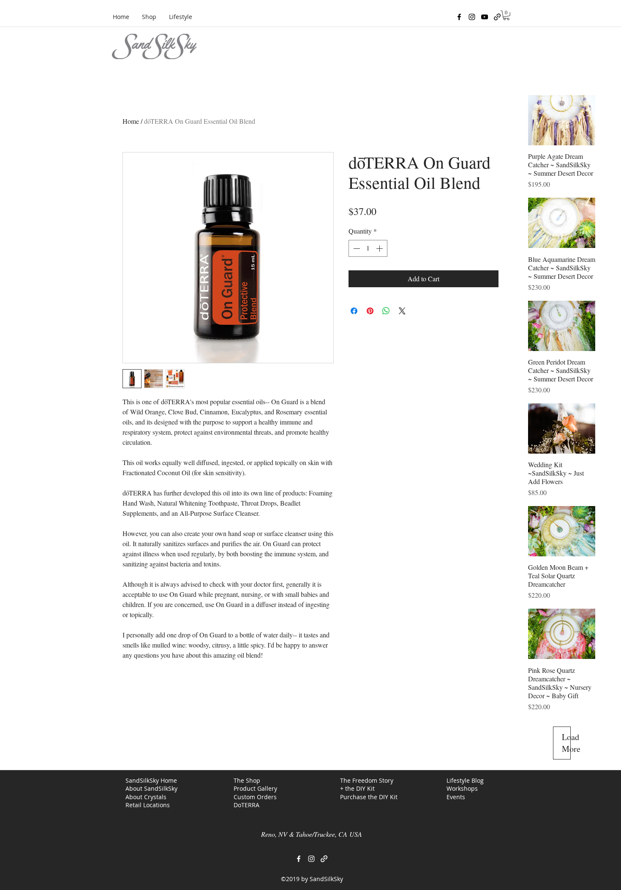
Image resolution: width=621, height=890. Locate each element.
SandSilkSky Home (151, 780)
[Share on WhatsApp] (386, 311)
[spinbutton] (368, 248)
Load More (566, 742)
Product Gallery (255, 788)
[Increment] (380, 248)
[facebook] (459, 17)
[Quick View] (561, 120)
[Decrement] (356, 248)
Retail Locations (147, 805)
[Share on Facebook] (354, 311)
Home (131, 121)
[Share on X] (402, 311)
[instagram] (472, 17)
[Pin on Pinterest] (370, 311)
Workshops (462, 788)
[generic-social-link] (497, 17)
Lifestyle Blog (465, 780)
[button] (506, 15)
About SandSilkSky (151, 788)
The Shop (247, 780)
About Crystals (145, 797)
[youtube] (484, 17)
